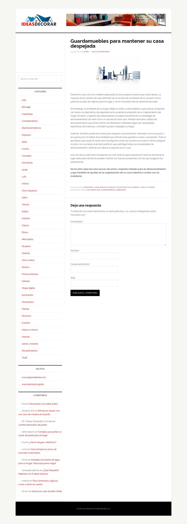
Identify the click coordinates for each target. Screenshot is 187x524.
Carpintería (88, 187)
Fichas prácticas (123, 187)
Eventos (26, 323)
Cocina (25, 149)
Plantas (25, 309)
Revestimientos (30, 350)
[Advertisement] (40, 53)
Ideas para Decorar (39, 20)
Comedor (26, 156)
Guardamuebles (108, 190)
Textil (24, 357)
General (136, 187)
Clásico (25, 225)
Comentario (77, 221)
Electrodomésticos (31, 128)
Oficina (25, 183)
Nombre (75, 250)
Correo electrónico (80, 264)
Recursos (26, 316)
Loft (24, 176)
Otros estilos (28, 260)
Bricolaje (26, 107)
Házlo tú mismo (148, 187)
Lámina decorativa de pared (32, 425)
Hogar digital (28, 288)
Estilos (25, 211)
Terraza (25, 204)
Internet (26, 337)
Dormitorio (27, 162)
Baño (24, 142)
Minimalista (27, 239)
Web (73, 278)
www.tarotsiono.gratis (33, 384)
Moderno (26, 246)
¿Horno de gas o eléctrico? (42, 442)
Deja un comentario (101, 52)
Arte (24, 100)
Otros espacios (29, 190)
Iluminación (27, 295)
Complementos (100, 187)
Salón (25, 197)
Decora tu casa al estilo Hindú (47, 491)
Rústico (25, 267)
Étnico (25, 232)
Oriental (26, 253)
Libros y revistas (30, 343)
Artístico (26, 218)
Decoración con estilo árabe (43, 404)
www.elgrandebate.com (34, 377)
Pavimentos (28, 302)
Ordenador (121, 190)
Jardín (25, 169)
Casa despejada (93, 190)
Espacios (112, 187)
